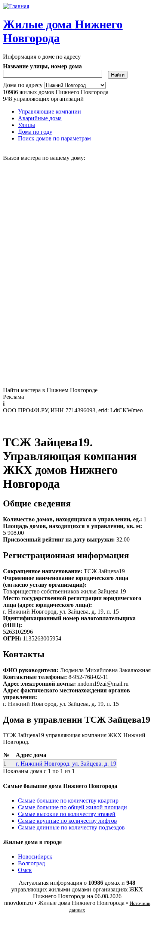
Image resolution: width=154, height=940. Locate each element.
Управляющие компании (49, 111)
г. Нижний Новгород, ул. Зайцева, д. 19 (66, 763)
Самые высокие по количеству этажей (67, 814)
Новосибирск (35, 856)
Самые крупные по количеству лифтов (67, 821)
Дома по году (35, 131)
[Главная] (16, 6)
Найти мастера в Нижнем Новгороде (50, 390)
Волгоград (31, 863)
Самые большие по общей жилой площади (72, 807)
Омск (25, 870)
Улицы (26, 125)
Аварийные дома (40, 118)
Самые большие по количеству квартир (68, 800)
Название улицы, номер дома (42, 66)
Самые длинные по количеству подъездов (71, 827)
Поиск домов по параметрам (54, 138)
